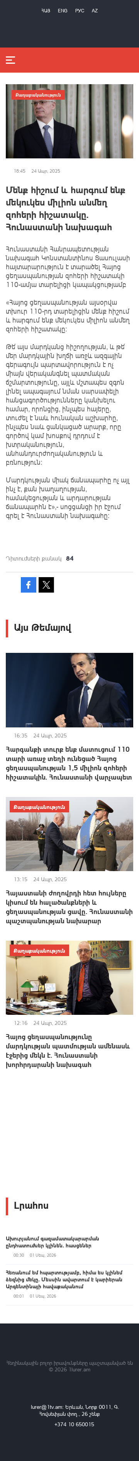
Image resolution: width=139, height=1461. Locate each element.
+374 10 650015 (74, 1424)
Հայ (45, 11)
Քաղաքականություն (38, 95)
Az (95, 11)
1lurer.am (79, 1369)
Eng (63, 11)
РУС (79, 11)
